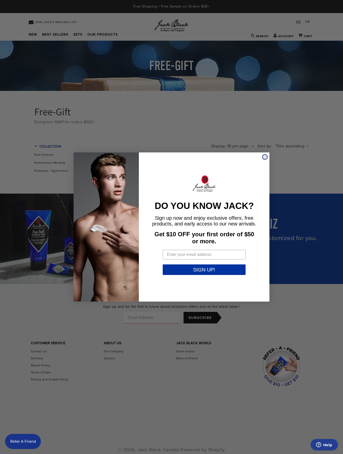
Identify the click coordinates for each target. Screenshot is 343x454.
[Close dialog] (264, 156)
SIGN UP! (204, 269)
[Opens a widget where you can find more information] (324, 445)
